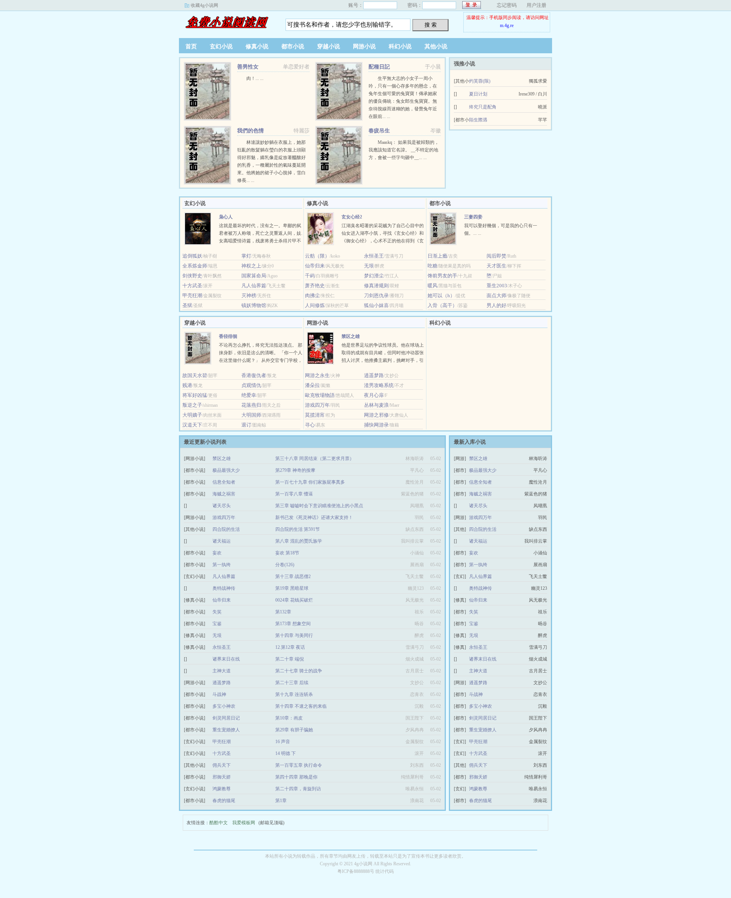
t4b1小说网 (226, 22)
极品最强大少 (226, 470)
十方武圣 (192, 285)
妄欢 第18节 (287, 553)
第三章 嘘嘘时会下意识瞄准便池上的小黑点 (319, 505)
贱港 (187, 385)
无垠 (369, 266)
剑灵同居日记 (226, 718)
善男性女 (248, 67)
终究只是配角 (482, 107)
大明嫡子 (192, 415)
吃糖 (432, 266)
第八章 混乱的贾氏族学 (298, 541)
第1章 (281, 800)
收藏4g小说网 (204, 5)
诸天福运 (221, 541)
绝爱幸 (248, 395)
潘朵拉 (312, 385)
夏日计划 (478, 94)
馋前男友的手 (442, 276)
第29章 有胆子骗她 (294, 729)
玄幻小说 (221, 46)
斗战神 (219, 694)
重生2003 (497, 285)
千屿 (310, 276)
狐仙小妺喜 (376, 305)
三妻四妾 (473, 217)
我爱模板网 (243, 822)
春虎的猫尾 (223, 800)
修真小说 (257, 46)
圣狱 (187, 305)
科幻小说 (400, 46)
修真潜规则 (376, 285)
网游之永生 (317, 375)
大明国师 (251, 415)
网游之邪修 (376, 415)
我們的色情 (250, 131)
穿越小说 (328, 46)
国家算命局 (253, 276)
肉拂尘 (312, 295)
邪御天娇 (221, 777)
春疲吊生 (379, 131)
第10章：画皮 (289, 718)
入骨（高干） (442, 305)
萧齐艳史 (315, 285)
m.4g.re (507, 25)
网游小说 (364, 46)
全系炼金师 (194, 266)
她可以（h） (441, 295)
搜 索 (431, 25)
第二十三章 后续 (291, 682)
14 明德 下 (285, 753)
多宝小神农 (223, 706)
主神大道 (221, 671)
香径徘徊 (228, 336)
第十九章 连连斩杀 (294, 694)
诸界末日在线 (226, 659)
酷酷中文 (218, 822)
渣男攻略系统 (379, 385)
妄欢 (217, 553)
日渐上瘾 (437, 256)
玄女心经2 (352, 217)
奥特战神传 (223, 588)
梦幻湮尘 (374, 276)
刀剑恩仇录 (376, 295)
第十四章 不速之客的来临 (301, 706)
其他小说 (436, 46)
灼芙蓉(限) (479, 81)
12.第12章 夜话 (290, 647)
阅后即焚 (496, 256)
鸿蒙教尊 (221, 788)
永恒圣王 (374, 256)
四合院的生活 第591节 (297, 529)
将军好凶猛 (194, 395)
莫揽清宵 (315, 415)
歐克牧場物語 (320, 395)
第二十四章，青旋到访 (298, 788)
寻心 (310, 425)
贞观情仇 (251, 385)
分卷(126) (284, 564)
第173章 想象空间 (293, 623)
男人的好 (496, 305)
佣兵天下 (221, 765)
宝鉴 (217, 623)
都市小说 (292, 46)
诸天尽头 (221, 505)
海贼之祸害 (223, 494)
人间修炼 (315, 305)
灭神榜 (248, 295)
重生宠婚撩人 (226, 729)
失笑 (217, 612)
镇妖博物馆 (253, 305)
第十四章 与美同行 (294, 635)
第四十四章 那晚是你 (296, 777)
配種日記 (379, 67)
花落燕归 (251, 405)
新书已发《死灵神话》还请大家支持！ (314, 517)
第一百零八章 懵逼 (294, 494)
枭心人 (226, 217)
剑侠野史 (192, 276)
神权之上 (251, 266)
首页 (191, 46)
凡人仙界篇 (253, 285)
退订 (246, 425)
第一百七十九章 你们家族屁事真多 (310, 482)
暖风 (432, 285)
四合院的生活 (226, 529)
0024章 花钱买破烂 (294, 600)
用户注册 (536, 5)
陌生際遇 (478, 120)
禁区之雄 (351, 336)
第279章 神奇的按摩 (295, 470)
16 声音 (282, 741)
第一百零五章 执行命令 (298, 765)
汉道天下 (192, 425)
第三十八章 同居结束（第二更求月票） (314, 458)
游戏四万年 (317, 405)
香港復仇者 (253, 375)
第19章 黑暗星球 (291, 588)
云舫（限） (317, 256)
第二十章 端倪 (289, 659)
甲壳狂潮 (192, 295)
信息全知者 (223, 482)
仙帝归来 (315, 266)
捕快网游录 (376, 425)
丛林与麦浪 (376, 405)
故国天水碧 (194, 375)
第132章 (283, 612)
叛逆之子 (192, 405)
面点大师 (496, 295)
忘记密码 (507, 5)
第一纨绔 (221, 564)
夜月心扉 (374, 395)
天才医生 (496, 266)
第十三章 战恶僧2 (293, 576)
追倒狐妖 (192, 256)
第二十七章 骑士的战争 (298, 671)
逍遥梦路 (374, 375)
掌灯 (246, 256)
